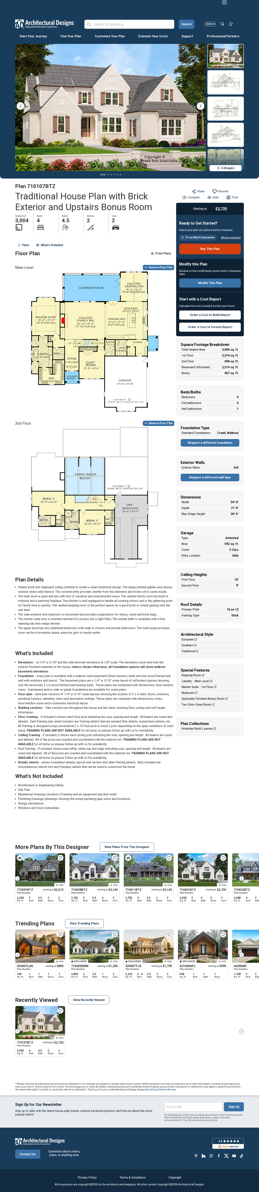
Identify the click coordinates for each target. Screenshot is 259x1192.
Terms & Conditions (133, 1177)
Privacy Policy (87, 1177)
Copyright (175, 1177)
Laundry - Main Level (195, 681)
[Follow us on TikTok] (241, 1155)
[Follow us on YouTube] (234, 1155)
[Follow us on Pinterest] (196, 1155)
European (187, 639)
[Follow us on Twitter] (226, 1155)
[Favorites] (222, 24)
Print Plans (163, 253)
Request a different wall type (210, 477)
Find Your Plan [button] (71, 36)
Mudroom (187, 693)
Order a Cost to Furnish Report (210, 327)
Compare (194, 197)
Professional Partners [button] (223, 36)
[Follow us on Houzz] (203, 1155)
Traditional (188, 651)
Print (235, 197)
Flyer (25, 245)
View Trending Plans (84, 923)
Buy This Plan (210, 249)
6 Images (228, 168)
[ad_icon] (44, 24)
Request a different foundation (210, 443)
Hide (215, 197)
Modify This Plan (210, 283)
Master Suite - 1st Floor (197, 687)
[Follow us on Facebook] (219, 1155)
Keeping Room (191, 675)
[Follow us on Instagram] (211, 1155)
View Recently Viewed (88, 1000)
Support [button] (187, 36)
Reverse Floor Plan (161, 267)
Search (186, 24)
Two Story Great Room (196, 704)
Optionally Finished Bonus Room (202, 699)
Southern (187, 645)
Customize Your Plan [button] (110, 36)
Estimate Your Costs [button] (153, 36)
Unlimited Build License (197, 728)
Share (201, 191)
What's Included (52, 245)
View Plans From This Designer (126, 847)
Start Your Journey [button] (33, 36)
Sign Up (233, 1107)
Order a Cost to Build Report (210, 315)
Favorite (223, 191)
